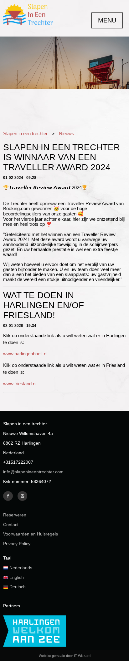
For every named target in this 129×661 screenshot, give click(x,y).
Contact (10, 524)
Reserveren (14, 514)
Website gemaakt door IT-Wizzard (64, 656)
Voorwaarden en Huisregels (30, 533)
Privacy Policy (16, 543)
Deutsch (17, 586)
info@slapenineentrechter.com (33, 471)
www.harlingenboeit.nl (25, 353)
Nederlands (20, 567)
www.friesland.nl (19, 383)
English (16, 577)
